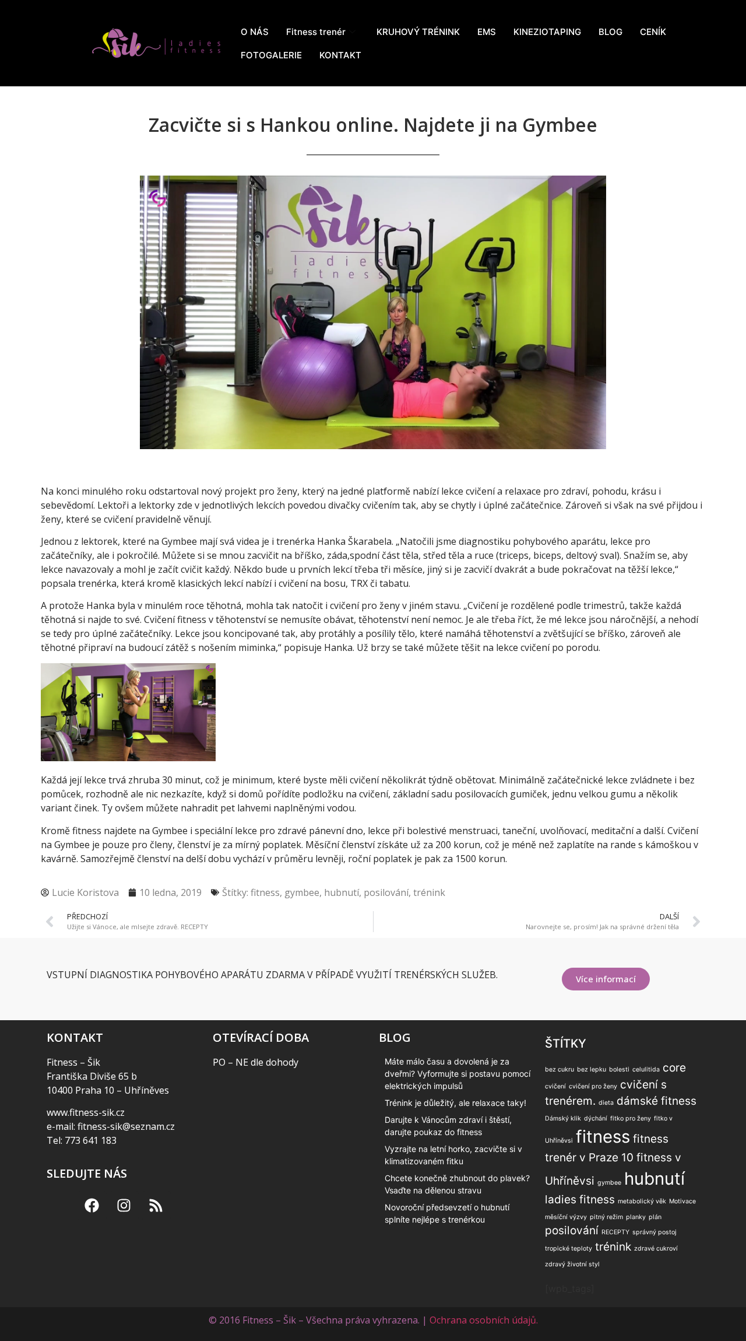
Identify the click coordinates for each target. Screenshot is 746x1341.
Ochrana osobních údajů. (484, 1320)
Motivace (682, 1201)
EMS (486, 31)
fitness (265, 892)
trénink (429, 892)
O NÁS (255, 31)
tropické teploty (568, 1248)
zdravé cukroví (656, 1248)
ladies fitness (580, 1199)
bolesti (619, 1069)
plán (655, 1217)
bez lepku (591, 1069)
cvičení (555, 1086)
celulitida (646, 1069)
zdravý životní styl (572, 1264)
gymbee (301, 892)
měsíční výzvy (566, 1217)
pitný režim (606, 1217)
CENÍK (653, 31)
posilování (386, 892)
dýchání (595, 1118)
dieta (606, 1103)
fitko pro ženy (630, 1118)
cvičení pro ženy (593, 1086)
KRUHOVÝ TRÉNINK (418, 31)
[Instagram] (124, 1205)
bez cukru (559, 1069)
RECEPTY (615, 1232)
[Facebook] (92, 1205)
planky (636, 1217)
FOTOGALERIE (271, 55)
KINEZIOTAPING (547, 31)
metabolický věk (642, 1201)
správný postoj (654, 1232)
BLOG (610, 31)
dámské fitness (656, 1101)
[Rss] (156, 1205)
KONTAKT (340, 55)
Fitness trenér (316, 31)
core (674, 1067)
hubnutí (341, 892)
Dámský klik (563, 1118)
